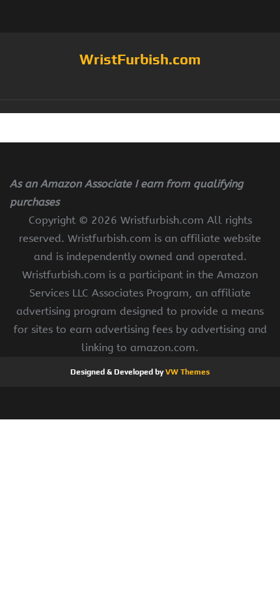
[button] (140, 106)
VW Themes (186, 371)
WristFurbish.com (140, 59)
